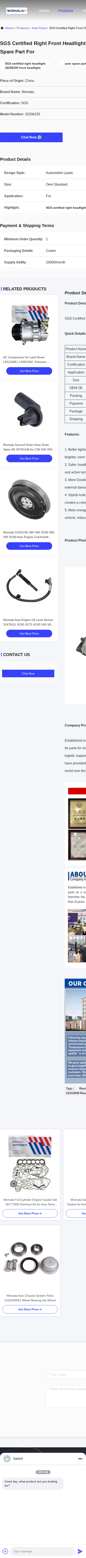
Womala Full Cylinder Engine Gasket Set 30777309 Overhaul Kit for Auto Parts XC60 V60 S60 (30, 1202)
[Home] (16, 10)
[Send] (80, 1551)
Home (44, 11)
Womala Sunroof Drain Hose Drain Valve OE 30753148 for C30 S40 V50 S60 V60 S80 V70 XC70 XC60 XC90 (27, 449)
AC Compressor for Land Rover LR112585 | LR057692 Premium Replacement (25, 362)
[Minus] (80, 1458)
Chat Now (29, 137)
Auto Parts (39, 28)
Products (65, 11)
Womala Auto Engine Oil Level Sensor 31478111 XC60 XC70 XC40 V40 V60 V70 (28, 624)
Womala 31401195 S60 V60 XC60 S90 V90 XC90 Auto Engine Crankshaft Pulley (28, 537)
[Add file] (5, 1551)
